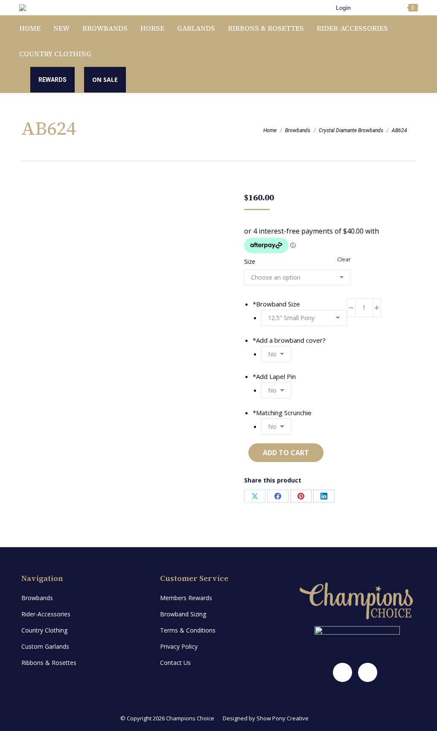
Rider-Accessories (45, 614)
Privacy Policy (179, 646)
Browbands (37, 598)
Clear (344, 259)
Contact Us (175, 663)
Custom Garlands (45, 646)
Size (249, 261)
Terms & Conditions (188, 630)
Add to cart (286, 452)
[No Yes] (276, 354)
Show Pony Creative (282, 718)
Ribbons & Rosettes (48, 663)
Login (343, 7)
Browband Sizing (183, 614)
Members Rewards (186, 598)
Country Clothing (44, 630)
